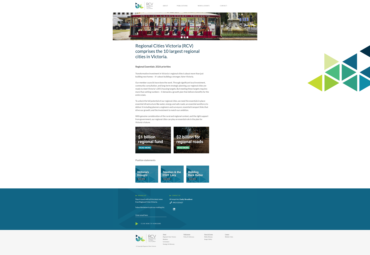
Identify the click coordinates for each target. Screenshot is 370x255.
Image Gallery (208, 239)
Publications (182, 6)
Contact (223, 6)
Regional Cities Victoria (169, 237)
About (165, 6)
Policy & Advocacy (189, 237)
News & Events (203, 6)
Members (165, 239)
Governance (166, 241)
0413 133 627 (178, 202)
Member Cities (229, 237)
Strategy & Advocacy (168, 244)
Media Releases (208, 237)
